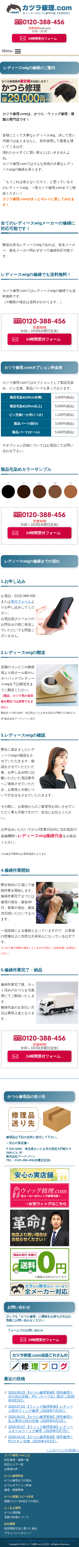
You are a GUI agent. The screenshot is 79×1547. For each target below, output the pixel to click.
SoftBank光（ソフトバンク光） (46, 1540)
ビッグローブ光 (11, 1540)
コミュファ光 (69, 1540)
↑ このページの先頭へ (62, 1450)
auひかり (24, 1540)
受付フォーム (21, 601)
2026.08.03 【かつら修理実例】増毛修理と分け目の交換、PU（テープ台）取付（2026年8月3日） (41, 1396)
